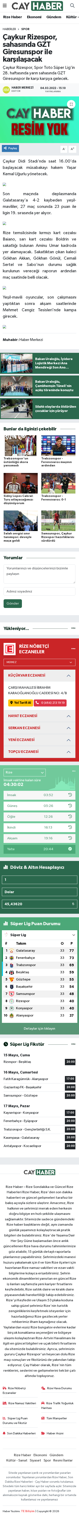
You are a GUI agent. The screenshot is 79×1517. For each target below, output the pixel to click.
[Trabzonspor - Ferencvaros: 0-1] (58, 483)
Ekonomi (34, 17)
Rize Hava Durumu (59, 1388)
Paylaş (12, 148)
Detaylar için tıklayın (39, 1028)
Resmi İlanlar (63, 1460)
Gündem (53, 17)
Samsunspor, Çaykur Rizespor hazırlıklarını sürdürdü (57, 537)
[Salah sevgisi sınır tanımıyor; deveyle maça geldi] (21, 521)
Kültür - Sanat (16, 1460)
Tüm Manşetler (56, 1418)
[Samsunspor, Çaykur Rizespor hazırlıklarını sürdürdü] (58, 521)
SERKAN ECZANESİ (24, 728)
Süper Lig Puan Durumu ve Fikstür (15, 1421)
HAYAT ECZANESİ (22, 716)
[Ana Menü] (5, 6)
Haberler (9, 29)
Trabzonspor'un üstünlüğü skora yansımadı (16, 462)
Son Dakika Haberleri (21, 1433)
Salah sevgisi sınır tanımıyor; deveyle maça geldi (18, 537)
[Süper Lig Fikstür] (73, 1044)
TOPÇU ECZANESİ (23, 752)
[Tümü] (73, 628)
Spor (25, 29)
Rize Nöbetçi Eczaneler (14, 1391)
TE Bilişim (28, 1511)
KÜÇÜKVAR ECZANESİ (26, 675)
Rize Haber (12, 17)
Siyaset (35, 1460)
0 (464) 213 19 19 (53, 702)
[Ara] (72, 6)
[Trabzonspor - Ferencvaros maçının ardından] (58, 445)
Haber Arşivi (55, 1433)
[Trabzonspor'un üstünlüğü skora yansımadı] (21, 445)
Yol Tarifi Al (22, 702)
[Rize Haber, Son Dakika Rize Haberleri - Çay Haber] (37, 5)
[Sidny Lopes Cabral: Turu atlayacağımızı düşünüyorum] (21, 483)
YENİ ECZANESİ (21, 740)
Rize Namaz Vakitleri (22, 1403)
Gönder (13, 603)
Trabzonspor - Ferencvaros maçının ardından (56, 462)
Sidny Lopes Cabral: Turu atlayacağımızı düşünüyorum (18, 500)
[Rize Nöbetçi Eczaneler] (73, 649)
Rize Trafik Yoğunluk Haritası (57, 1406)
